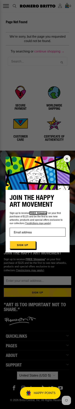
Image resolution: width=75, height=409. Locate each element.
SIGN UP (22, 245)
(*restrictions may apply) (38, 223)
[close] (67, 158)
